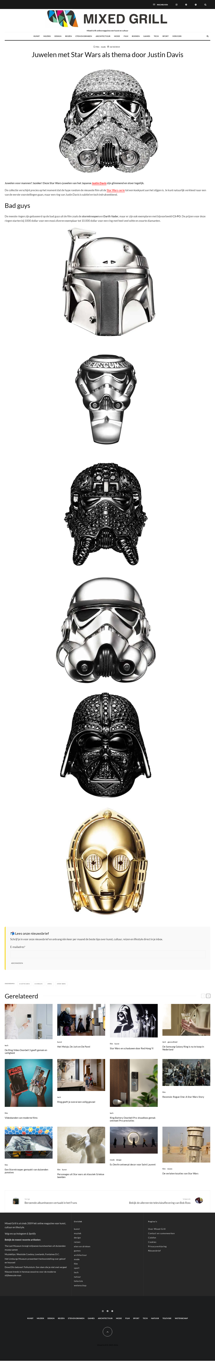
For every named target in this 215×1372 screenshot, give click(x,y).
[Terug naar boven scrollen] (107, 1331)
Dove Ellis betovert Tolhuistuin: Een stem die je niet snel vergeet (36, 1267)
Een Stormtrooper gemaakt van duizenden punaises (26, 1171)
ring (50, 984)
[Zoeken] (205, 4)
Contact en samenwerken (161, 1233)
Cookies (152, 1242)
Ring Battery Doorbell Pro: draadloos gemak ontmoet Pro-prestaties (133, 1119)
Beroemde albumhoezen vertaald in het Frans (51, 1201)
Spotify (32, 1233)
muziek (47, 36)
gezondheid (172, 1042)
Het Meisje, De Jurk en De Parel (73, 1046)
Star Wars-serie (116, 190)
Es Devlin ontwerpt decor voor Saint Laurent (133, 1164)
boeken (136, 36)
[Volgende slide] (208, 996)
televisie (78, 1281)
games (146, 36)
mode (117, 36)
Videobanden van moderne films (21, 1117)
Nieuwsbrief (154, 1250)
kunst (37, 36)
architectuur (103, 36)
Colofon (152, 1237)
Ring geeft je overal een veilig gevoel (76, 1101)
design (57, 36)
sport (165, 36)
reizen (68, 36)
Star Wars (62, 984)
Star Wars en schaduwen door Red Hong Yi (131, 1048)
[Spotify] (196, 4)
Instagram (21, 1233)
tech (156, 36)
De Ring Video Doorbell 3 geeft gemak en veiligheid (26, 1051)
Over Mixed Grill (157, 1229)
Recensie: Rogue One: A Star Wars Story (183, 1096)
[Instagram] (176, 4)
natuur (77, 1277)
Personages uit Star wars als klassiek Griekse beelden (80, 1175)
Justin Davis (99, 183)
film (126, 36)
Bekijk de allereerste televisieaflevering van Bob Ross (159, 1201)
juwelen (39, 984)
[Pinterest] (186, 4)
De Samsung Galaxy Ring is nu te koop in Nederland (183, 1048)
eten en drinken (84, 36)
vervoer (176, 36)
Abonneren (17, 963)
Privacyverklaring (157, 1246)
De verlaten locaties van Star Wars (180, 1173)
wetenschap (80, 1285)
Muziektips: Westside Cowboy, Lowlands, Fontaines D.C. (32, 1254)
